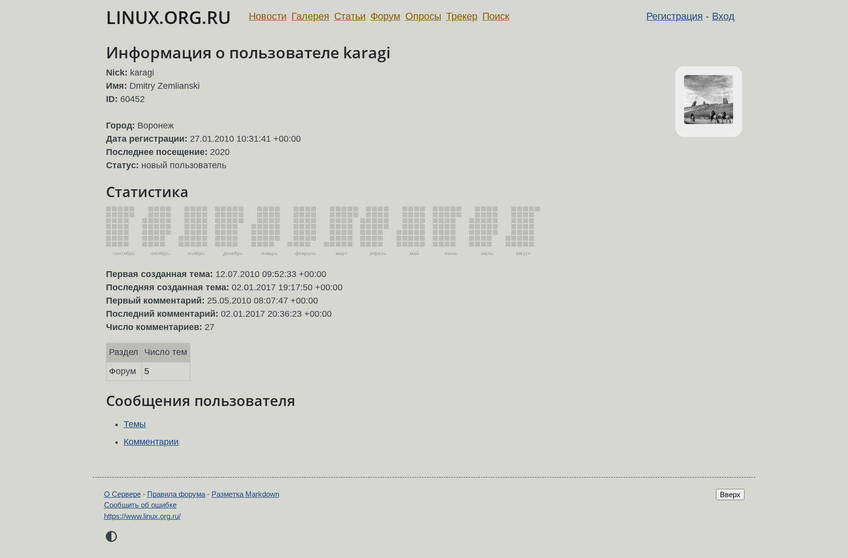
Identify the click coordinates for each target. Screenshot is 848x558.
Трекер (461, 16)
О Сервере (122, 494)
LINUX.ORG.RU (168, 17)
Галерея (310, 16)
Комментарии (151, 442)
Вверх (730, 494)
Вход (723, 16)
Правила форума (176, 494)
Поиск (495, 16)
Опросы (423, 16)
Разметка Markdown (245, 494)
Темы (135, 424)
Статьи (350, 16)
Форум (385, 16)
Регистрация (674, 16)
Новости (268, 16)
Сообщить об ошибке (140, 505)
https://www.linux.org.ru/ (142, 516)
